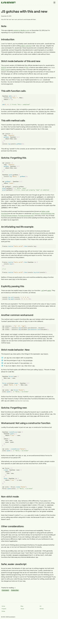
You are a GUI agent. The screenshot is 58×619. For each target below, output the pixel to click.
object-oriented (26, 46)
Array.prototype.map (47, 213)
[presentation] (8, 2)
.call (42, 290)
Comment (5, 590)
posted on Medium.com (21, 30)
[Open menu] (54, 2)
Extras (3, 611)
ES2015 (3, 67)
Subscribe (14, 590)
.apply (49, 290)
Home (3, 606)
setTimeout (36, 213)
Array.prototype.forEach (9, 216)
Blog (22, 606)
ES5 (27, 67)
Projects (4, 608)
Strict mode (5, 70)
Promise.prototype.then (26, 216)
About (22, 608)
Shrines (42, 608)
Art (40, 606)
